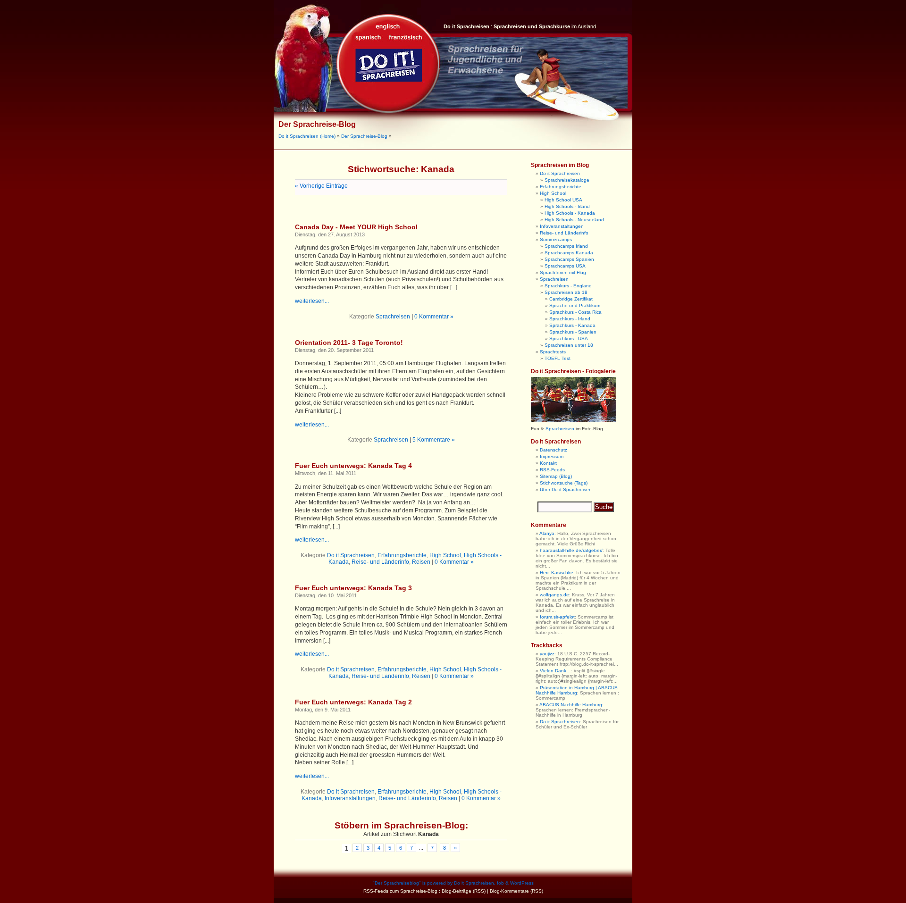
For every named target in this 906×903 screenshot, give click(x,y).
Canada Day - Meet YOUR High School (356, 227)
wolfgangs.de (554, 594)
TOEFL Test (557, 358)
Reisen (421, 562)
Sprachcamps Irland (566, 246)
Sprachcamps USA (565, 265)
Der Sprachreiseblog (397, 883)
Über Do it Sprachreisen (566, 489)
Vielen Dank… (555, 670)
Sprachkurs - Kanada (572, 325)
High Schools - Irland (567, 206)
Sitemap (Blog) (556, 476)
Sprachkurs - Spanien (572, 331)
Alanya (546, 533)
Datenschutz (553, 449)
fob (500, 883)
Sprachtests (553, 351)
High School (445, 555)
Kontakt (548, 463)
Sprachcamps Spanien (569, 259)
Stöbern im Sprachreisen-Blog (400, 825)
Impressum (551, 456)
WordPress (522, 883)
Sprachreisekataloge (567, 180)
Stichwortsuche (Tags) (563, 482)
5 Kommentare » (433, 439)
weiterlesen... (312, 301)
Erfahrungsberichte (402, 555)
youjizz (547, 653)
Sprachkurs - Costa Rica (575, 312)
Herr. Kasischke (556, 572)
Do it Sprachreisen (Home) (307, 136)
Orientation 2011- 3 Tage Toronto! (349, 342)
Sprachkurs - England (568, 285)
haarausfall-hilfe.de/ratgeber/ (571, 550)
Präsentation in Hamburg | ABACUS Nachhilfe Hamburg (577, 690)
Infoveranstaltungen (350, 798)
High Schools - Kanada (570, 213)
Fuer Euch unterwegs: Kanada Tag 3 (353, 588)
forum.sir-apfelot (557, 616)
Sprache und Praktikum (574, 305)
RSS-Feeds (552, 469)
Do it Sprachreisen (351, 555)
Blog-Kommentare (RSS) (516, 891)
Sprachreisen (393, 316)
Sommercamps (556, 239)
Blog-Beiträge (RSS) (464, 891)
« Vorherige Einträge (321, 186)
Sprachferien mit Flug (563, 272)
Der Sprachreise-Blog (317, 124)
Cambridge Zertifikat (571, 298)
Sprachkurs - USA (568, 338)
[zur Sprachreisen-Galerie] (573, 420)
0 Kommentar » (433, 316)
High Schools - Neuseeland (574, 219)
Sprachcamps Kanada (569, 252)
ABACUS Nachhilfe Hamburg (570, 704)
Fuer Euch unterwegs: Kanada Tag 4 (353, 465)
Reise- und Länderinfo (380, 562)
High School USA (563, 199)
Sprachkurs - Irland (569, 318)
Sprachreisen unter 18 (569, 345)
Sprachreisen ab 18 (566, 292)
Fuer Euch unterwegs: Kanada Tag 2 (353, 702)
